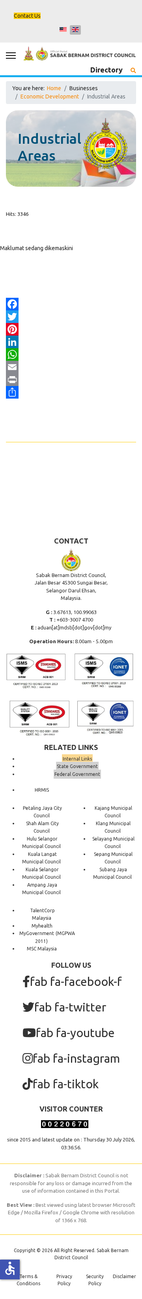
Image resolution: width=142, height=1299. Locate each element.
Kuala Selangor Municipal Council (41, 873)
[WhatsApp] (71, 354)
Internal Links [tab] (77, 758)
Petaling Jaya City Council (42, 811)
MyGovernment (36, 933)
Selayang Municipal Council (113, 842)
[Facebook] (71, 304)
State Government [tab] (77, 766)
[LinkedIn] (71, 342)
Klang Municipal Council (113, 827)
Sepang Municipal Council (113, 858)
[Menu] (11, 55)
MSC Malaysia (42, 948)
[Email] (71, 367)
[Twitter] (71, 316)
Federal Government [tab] (77, 774)
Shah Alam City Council (42, 827)
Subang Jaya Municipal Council (112, 873)
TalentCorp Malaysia (42, 914)
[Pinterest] (71, 329)
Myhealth (42, 925)
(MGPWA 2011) (55, 937)
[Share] (71, 392)
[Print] (71, 379)
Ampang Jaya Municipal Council (41, 888)
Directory (106, 70)
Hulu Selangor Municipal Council (41, 842)
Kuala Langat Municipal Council (41, 858)
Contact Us (27, 16)
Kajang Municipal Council (113, 811)
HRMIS (42, 789)
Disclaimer (124, 1276)
